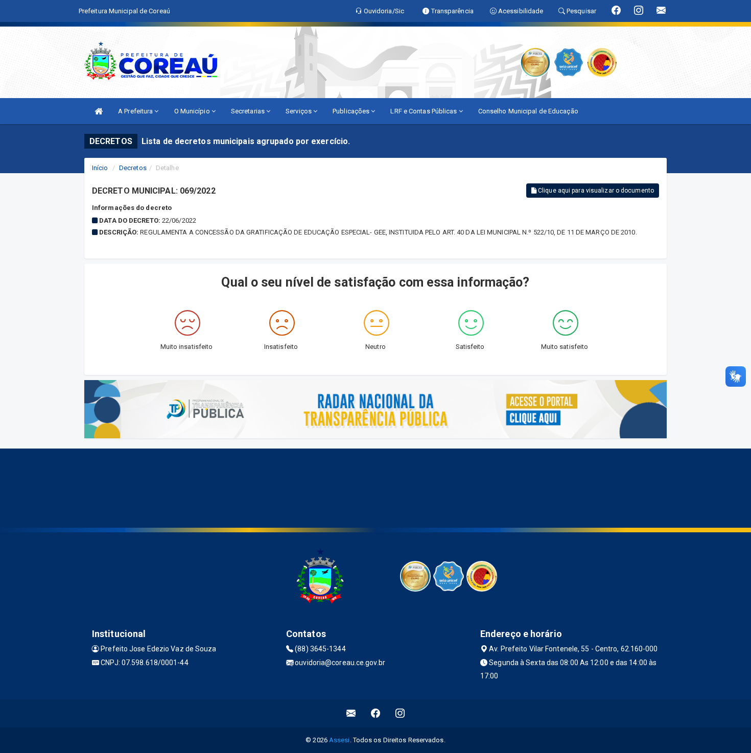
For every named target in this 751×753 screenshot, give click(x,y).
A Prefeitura (136, 111)
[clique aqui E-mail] (351, 713)
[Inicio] (98, 111)
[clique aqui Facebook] (376, 713)
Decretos (133, 168)
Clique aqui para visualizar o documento (595, 190)
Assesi (339, 740)
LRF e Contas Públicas (424, 111)
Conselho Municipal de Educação (528, 111)
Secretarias (248, 111)
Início (100, 168)
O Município (193, 111)
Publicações (352, 111)
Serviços (299, 111)
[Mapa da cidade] (375, 487)
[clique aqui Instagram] (400, 713)
